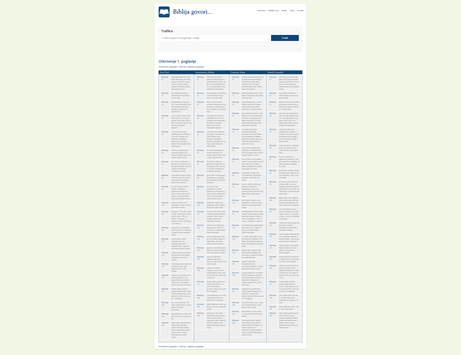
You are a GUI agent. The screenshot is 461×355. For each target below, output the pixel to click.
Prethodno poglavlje (168, 66)
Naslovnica (261, 10)
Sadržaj (182, 66)
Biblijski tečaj (274, 10)
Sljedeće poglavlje (196, 66)
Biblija (284, 10)
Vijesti (292, 10)
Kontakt (300, 10)
